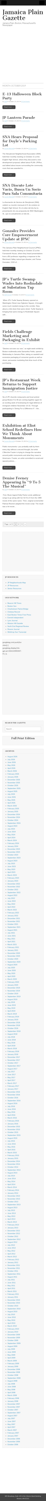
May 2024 (11, 835)
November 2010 (13, 1303)
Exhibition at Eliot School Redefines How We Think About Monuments (22, 431)
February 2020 (13, 982)
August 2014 (12, 1173)
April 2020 (11, 976)
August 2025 (12, 791)
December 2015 (13, 1126)
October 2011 (12, 1271)
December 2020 (13, 953)
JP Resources (12, 586)
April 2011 (11, 1288)
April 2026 (11, 768)
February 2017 (13, 1086)
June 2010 (11, 1317)
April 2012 (11, 1254)
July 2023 (11, 863)
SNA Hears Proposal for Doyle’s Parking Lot (20, 141)
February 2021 (13, 947)
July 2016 (11, 1106)
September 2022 (13, 892)
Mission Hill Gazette (15, 623)
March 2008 (12, 1395)
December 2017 (13, 1057)
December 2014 (13, 1161)
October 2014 (12, 1167)
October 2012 (12, 1236)
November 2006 (13, 1442)
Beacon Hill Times (14, 603)
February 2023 (13, 878)
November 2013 (13, 1199)
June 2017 (11, 1074)
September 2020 (13, 962)
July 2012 (11, 1245)
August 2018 (12, 1034)
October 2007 (12, 1410)
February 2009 (13, 1363)
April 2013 (11, 1219)
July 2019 (11, 1002)
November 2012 (13, 1233)
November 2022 (13, 887)
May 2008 (11, 1390)
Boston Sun (11, 606)
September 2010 (13, 1309)
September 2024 (13, 823)
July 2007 (11, 1418)
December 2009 (13, 1335)
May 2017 (11, 1077)
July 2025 (11, 794)
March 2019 (12, 1014)
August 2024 (12, 826)
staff (5, 101)
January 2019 (12, 1020)
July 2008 (11, 1384)
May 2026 (11, 765)
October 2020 (12, 959)
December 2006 (13, 1439)
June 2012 (11, 1248)
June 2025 (11, 797)
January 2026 (12, 777)
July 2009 (11, 1349)
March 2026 (12, 771)
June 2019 (11, 1005)
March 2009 (12, 1361)
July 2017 (11, 1072)
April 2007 (11, 1427)
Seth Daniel (8, 295)
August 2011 (12, 1277)
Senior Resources (14, 588)
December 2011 (13, 1265)
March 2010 (12, 1326)
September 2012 (13, 1239)
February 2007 (13, 1433)
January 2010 (12, 1332)
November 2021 (13, 921)
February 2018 (13, 1051)
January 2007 (12, 1436)
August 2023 (12, 861)
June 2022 (11, 901)
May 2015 (11, 1147)
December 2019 (13, 988)
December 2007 (13, 1404)
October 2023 (12, 855)
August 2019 (12, 999)
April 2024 (11, 838)
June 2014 (11, 1178)
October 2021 (12, 924)
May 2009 (11, 1355)
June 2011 (11, 1283)
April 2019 (11, 1011)
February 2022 (13, 913)
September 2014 (13, 1170)
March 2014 (12, 1187)
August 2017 (12, 1069)
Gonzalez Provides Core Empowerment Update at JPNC (20, 235)
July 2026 (11, 759)
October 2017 (12, 1063)
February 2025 (13, 809)
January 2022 (12, 916)
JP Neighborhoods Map (16, 583)
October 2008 (12, 1375)
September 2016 (13, 1101)
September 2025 (13, 788)
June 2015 (11, 1144)
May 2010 (11, 1320)
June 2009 (11, 1352)
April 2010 (11, 1323)
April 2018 (11, 1046)
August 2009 (12, 1346)
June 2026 (11, 762)
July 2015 (11, 1141)
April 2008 (11, 1392)
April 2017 (11, 1080)
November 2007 (13, 1407)
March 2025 (12, 806)
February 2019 (13, 1017)
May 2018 (11, 1043)
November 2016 (13, 1095)
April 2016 (11, 1115)
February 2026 (13, 774)
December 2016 (13, 1092)
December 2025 (13, 780)
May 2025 (11, 800)
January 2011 (12, 1297)
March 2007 (12, 1430)
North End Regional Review (18, 626)
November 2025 (13, 783)
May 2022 (11, 904)
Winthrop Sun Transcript (16, 632)
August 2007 (12, 1416)
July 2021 (11, 933)
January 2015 (12, 1158)
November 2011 (13, 1268)
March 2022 (12, 910)
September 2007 (13, 1413)
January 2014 (12, 1193)
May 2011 (11, 1286)
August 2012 (12, 1242)
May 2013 (11, 1216)
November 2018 (13, 1025)
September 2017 (13, 1066)
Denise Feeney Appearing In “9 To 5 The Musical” (21, 482)
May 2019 (11, 1008)
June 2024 (11, 832)
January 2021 (12, 950)
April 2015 (11, 1150)
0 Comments (25, 101)
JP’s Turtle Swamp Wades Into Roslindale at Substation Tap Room (22, 285)
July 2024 (11, 829)
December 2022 (13, 884)
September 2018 (13, 1031)
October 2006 (12, 1444)
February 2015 (13, 1155)
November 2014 (13, 1164)
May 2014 (11, 1181)
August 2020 (12, 965)
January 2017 (12, 1089)
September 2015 (13, 1135)
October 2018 (12, 1028)
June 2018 (11, 1040)
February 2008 (13, 1398)
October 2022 (12, 890)
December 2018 (13, 1023)
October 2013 (12, 1202)
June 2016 (11, 1109)
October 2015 (12, 1132)
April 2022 (11, 907)
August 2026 (12, 757)
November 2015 (13, 1129)
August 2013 (12, 1207)
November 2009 (13, 1338)
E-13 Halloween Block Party (22, 96)
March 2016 (12, 1118)
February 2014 (13, 1190)
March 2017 (12, 1083)
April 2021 (11, 942)
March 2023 (12, 875)
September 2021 (13, 927)
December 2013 (13, 1196)
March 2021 (12, 944)
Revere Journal (13, 629)
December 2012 (13, 1231)
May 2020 (11, 973)
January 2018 (12, 1054)
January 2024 (12, 846)
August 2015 (12, 1138)
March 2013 (12, 1222)
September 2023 (13, 858)
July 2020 (11, 968)
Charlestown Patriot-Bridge (17, 609)
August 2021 (12, 930)
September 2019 (13, 996)
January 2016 (12, 1124)
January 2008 (12, 1401)
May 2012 (11, 1251)
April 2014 (11, 1184)
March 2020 (12, 979)
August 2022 (12, 895)
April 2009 (11, 1358)
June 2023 (11, 866)
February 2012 (13, 1259)
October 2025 (12, 785)
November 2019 (13, 991)
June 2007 (11, 1421)
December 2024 (13, 814)
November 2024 (13, 817)
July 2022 (11, 898)
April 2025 (11, 803)
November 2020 (13, 956)
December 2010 (13, 1300)
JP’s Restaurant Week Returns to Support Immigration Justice (21, 384)
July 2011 (11, 1280)
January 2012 (12, 1262)
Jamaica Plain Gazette (22, 15)
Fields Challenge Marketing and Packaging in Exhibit (21, 335)
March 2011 (12, 1291)
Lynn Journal (12, 620)
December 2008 (13, 1369)
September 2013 (13, 1205)
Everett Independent (15, 618)
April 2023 (11, 872)
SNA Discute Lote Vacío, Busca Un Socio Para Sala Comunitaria (22, 189)
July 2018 (11, 1037)
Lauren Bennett (9, 148)
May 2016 (11, 1112)
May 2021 (11, 939)
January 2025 (12, 811)
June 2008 (11, 1387)
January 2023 (12, 881)
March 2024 (12, 840)
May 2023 (11, 869)
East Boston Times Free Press (19, 615)
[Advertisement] (23, 58)
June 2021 (11, 936)
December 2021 (13, 918)
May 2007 (11, 1424)
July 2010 (11, 1314)
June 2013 (11, 1213)
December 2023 (13, 849)
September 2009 (13, 1343)
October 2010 (12, 1306)
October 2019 (12, 994)
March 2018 (12, 1048)
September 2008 (13, 1378)
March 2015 (12, 1153)
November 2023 (13, 852)
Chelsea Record (13, 612)
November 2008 (13, 1372)
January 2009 (12, 1366)
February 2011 (13, 1294)
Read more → (9, 107)
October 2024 (12, 820)
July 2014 (11, 1176)
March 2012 (12, 1257)
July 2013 (11, 1210)
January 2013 (12, 1228)
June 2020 (11, 970)
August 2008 (12, 1381)
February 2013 (13, 1225)
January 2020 (12, 985)
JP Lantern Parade (18, 117)
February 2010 (13, 1329)
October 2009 (12, 1340)
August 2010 (12, 1311)
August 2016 (12, 1103)
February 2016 (13, 1121)
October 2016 (12, 1098)
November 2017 (13, 1060)
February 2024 (13, 843)
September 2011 (13, 1274)
